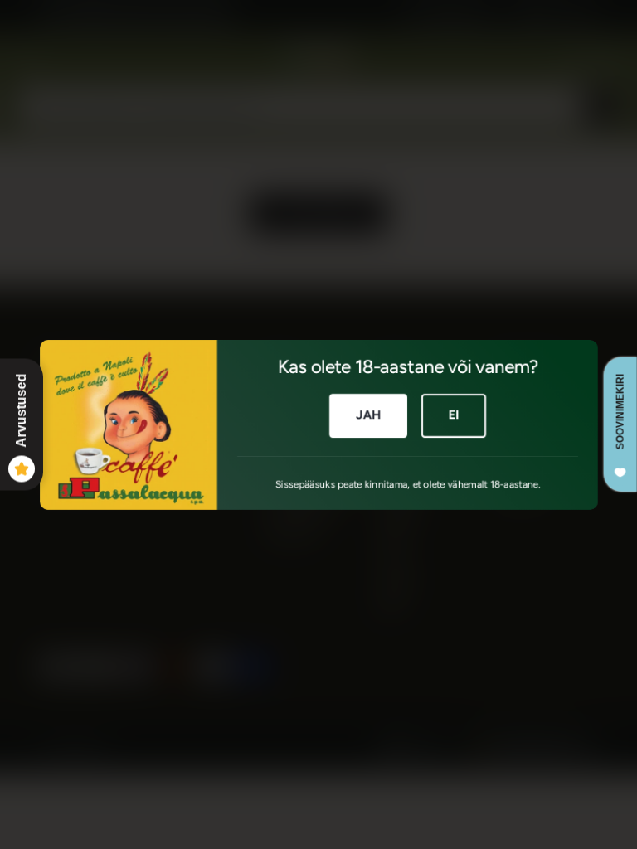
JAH (368, 414)
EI (453, 414)
